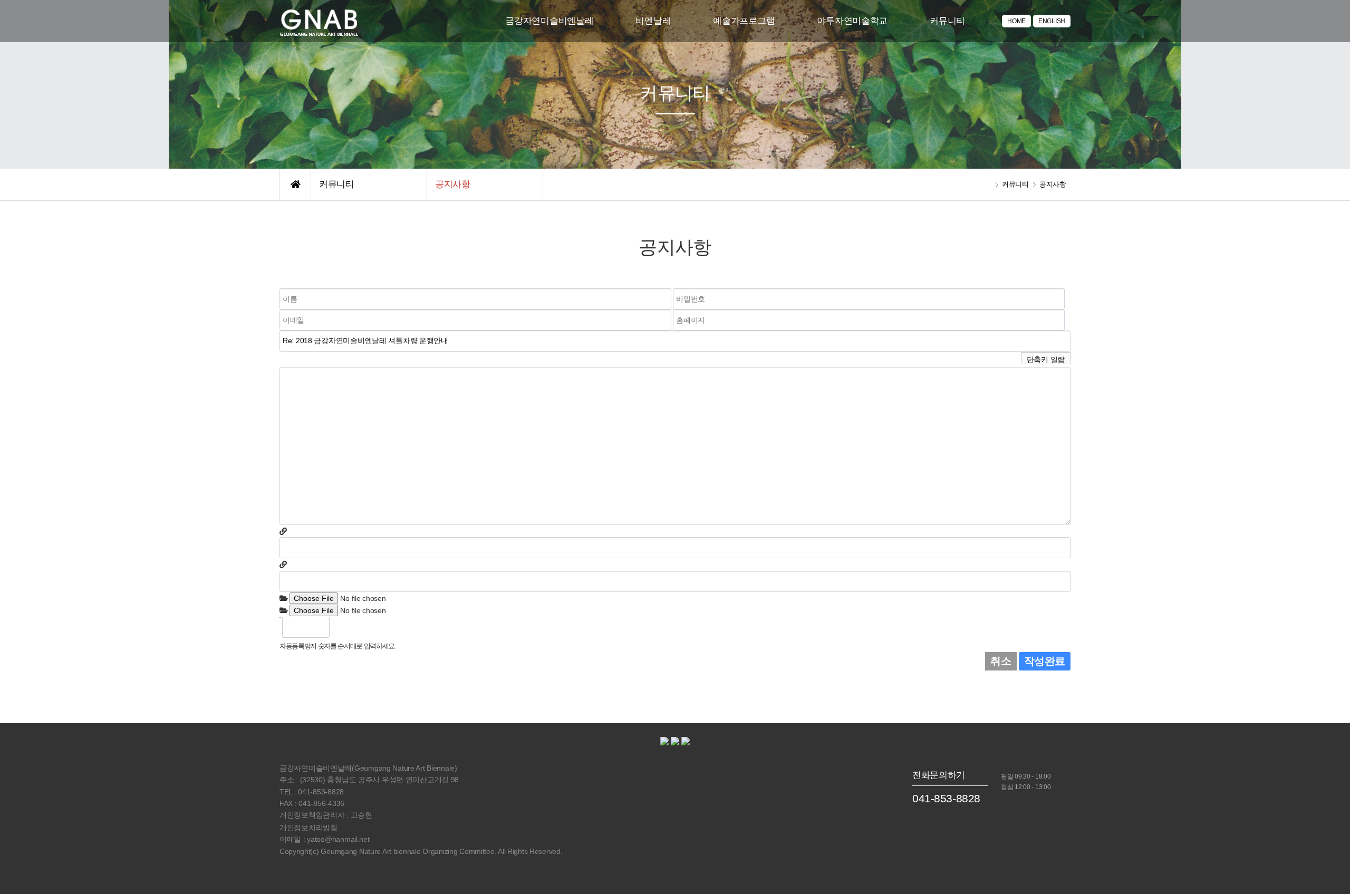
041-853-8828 (946, 798)
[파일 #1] (283, 598)
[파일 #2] (283, 610)
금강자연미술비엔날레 (549, 21)
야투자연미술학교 (852, 21)
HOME (1016, 21)
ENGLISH (1051, 21)
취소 (1000, 661)
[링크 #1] (283, 531)
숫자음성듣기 (342, 627)
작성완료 (1044, 661)
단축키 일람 (1046, 359)
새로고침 (364, 627)
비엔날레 (653, 21)
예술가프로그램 (744, 21)
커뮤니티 (947, 21)
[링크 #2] (283, 564)
